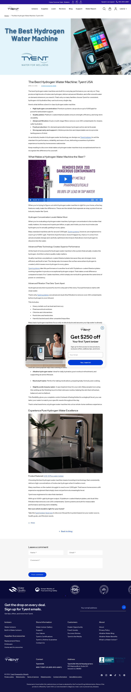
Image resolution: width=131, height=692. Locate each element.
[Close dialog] (102, 327)
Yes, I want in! (85, 362)
